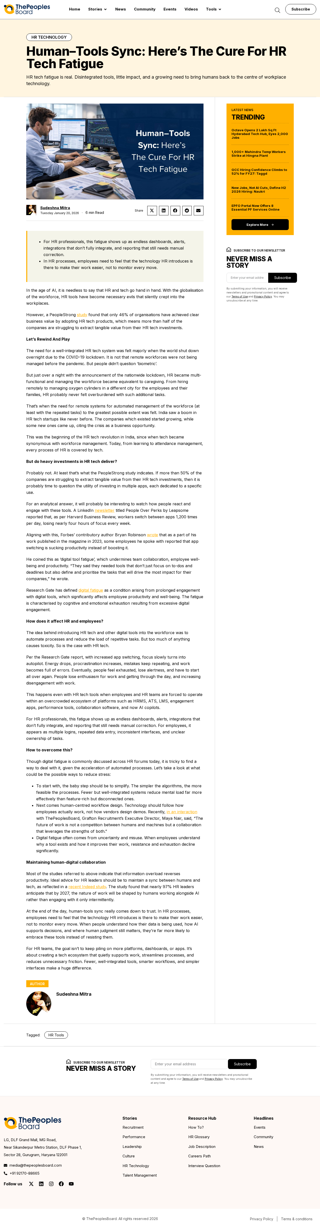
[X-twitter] (31, 1184)
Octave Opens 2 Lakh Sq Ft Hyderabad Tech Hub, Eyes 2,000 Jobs (260, 133)
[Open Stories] (105, 9)
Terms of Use (240, 296)
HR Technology (49, 37)
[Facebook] (61, 1184)
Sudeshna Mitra (55, 207)
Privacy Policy (263, 296)
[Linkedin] (41, 1184)
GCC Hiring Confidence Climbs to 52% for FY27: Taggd (259, 171)
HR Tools (56, 1035)
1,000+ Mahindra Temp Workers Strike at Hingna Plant (259, 153)
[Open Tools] (220, 9)
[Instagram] (51, 1184)
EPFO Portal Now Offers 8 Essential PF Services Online (256, 207)
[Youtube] (71, 1184)
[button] (152, 210)
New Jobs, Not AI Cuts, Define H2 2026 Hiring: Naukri (259, 189)
